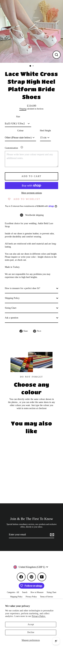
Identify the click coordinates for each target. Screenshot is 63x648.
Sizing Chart (10, 308)
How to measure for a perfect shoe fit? (22, 288)
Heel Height (45, 130)
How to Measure (37, 592)
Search (24, 592)
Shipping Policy (12, 298)
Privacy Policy (31, 597)
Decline (30, 632)
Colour (20, 130)
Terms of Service (46, 597)
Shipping (22, 109)
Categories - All (13, 592)
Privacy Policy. (39, 616)
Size (18, 116)
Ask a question (11, 318)
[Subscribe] (51, 534)
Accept (31, 624)
